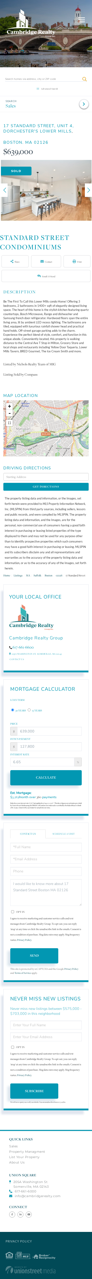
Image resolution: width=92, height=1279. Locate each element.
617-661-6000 (25, 1191)
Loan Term (17, 700)
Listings (18, 575)
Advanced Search (49, 88)
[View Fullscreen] (9, 423)
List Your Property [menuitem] (24, 1157)
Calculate (46, 777)
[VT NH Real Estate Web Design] (46, 1270)
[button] (84, 79)
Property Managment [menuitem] (27, 1152)
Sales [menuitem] (13, 1146)
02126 (59, 575)
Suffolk (37, 575)
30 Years (20, 710)
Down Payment (20, 739)
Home (6, 575)
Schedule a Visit (63, 834)
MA (28, 575)
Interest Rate (19, 754)
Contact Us (17, 659)
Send (34, 955)
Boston (48, 575)
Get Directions (46, 486)
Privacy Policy (24, 940)
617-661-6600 (23, 647)
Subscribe (34, 1091)
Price (14, 724)
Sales (11, 105)
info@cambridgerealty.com (38, 1196)
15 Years (36, 710)
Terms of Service (23, 973)
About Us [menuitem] (17, 1162)
